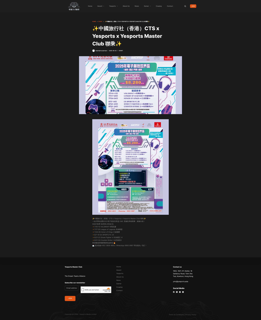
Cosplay (159, 6)
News (137, 6)
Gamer (146, 6)
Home (90, 6)
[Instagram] (180, 292)
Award (99, 6)
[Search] (185, 6)
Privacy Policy (190, 315)
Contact (170, 6)
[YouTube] (183, 292)
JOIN (193, 6)
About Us (126, 6)
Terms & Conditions (176, 315)
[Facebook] (174, 292)
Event (121, 50)
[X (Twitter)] (177, 292)
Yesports (112, 6)
